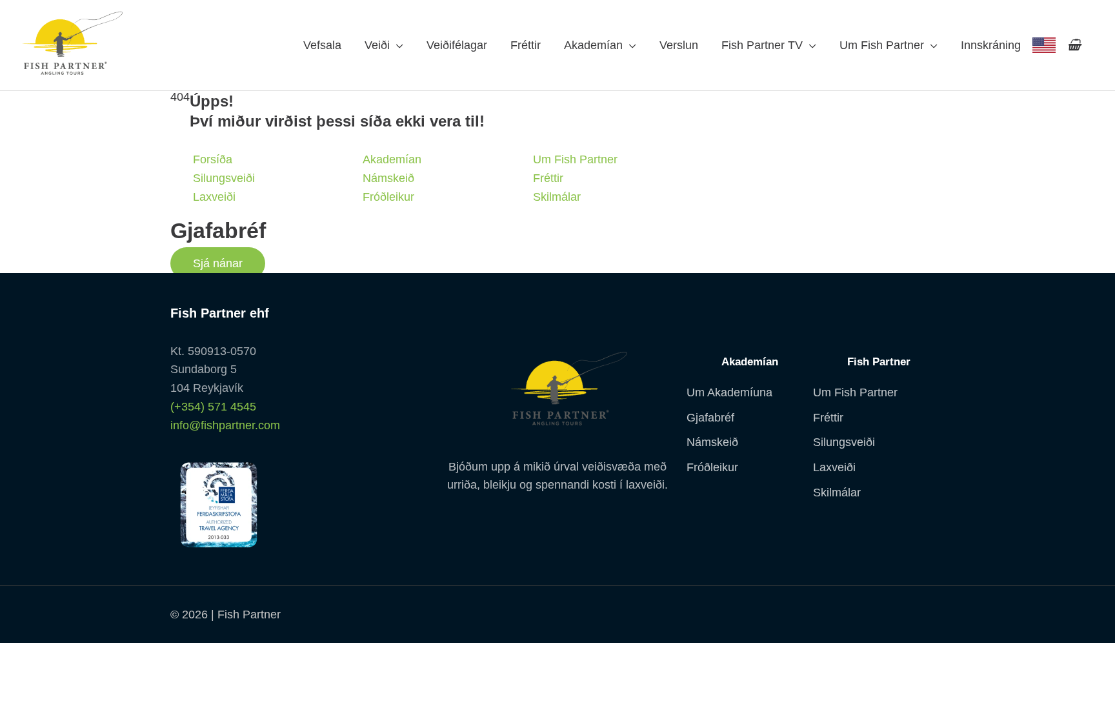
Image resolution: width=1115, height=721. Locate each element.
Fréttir (525, 45)
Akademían (593, 45)
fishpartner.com (1044, 45)
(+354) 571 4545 (213, 406)
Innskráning (991, 45)
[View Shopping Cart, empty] (1074, 45)
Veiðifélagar (457, 45)
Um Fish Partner (881, 45)
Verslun (678, 45)
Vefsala (322, 45)
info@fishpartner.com (225, 425)
